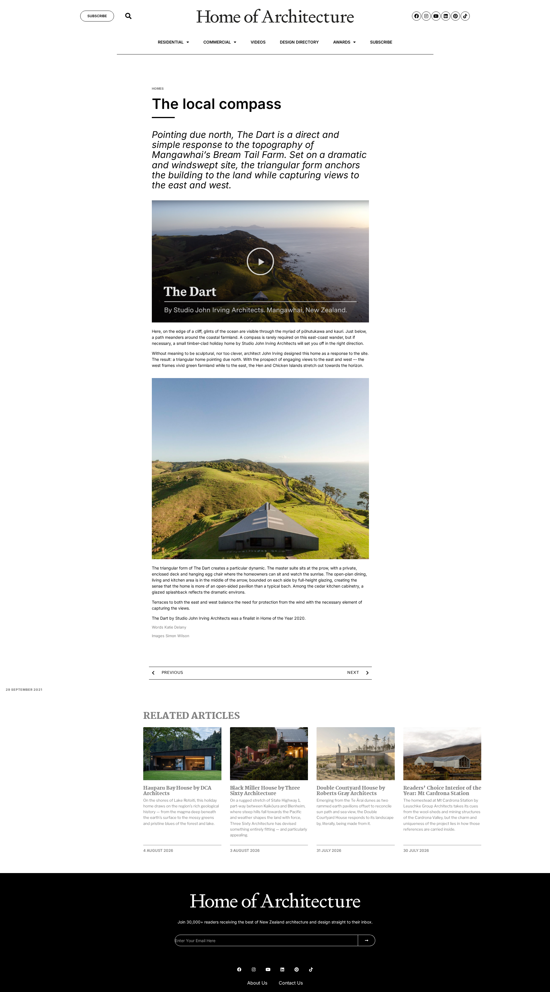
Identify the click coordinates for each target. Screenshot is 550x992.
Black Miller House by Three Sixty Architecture (265, 791)
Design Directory (299, 42)
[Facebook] (416, 16)
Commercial (217, 42)
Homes (158, 89)
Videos (258, 42)
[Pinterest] (455, 16)
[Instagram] (426, 16)
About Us (257, 983)
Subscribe (381, 42)
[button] (128, 16)
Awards (341, 42)
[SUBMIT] (366, 940)
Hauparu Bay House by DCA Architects (177, 791)
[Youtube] (436, 16)
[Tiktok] (465, 16)
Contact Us (291, 983)
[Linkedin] (445, 16)
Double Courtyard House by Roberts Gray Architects (351, 791)
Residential (171, 42)
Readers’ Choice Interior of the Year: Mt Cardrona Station (442, 791)
